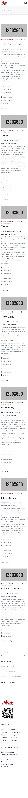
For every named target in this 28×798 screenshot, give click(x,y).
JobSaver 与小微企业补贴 (8, 672)
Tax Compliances (15, 732)
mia (19, 39)
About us (3, 740)
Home (3, 10)
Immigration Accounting (14, 736)
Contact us (14, 740)
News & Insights (5, 743)
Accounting (4, 732)
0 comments (6, 39)
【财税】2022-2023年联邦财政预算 (11, 676)
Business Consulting (4, 736)
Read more (4, 109)
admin (20, 130)
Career (13, 729)
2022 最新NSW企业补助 (7, 667)
